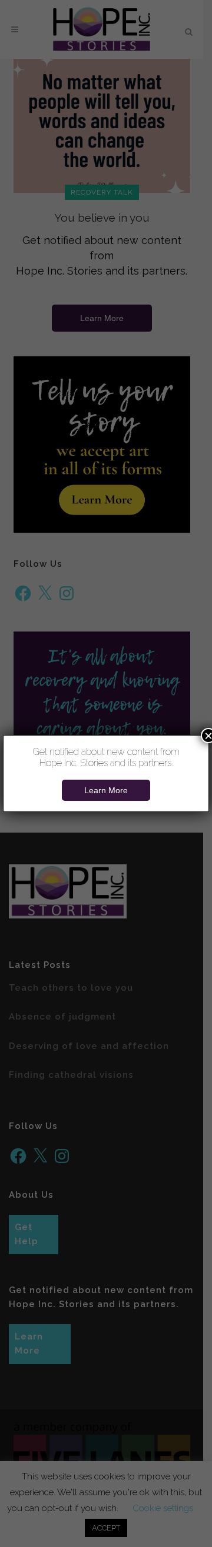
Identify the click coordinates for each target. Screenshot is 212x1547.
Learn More (106, 790)
